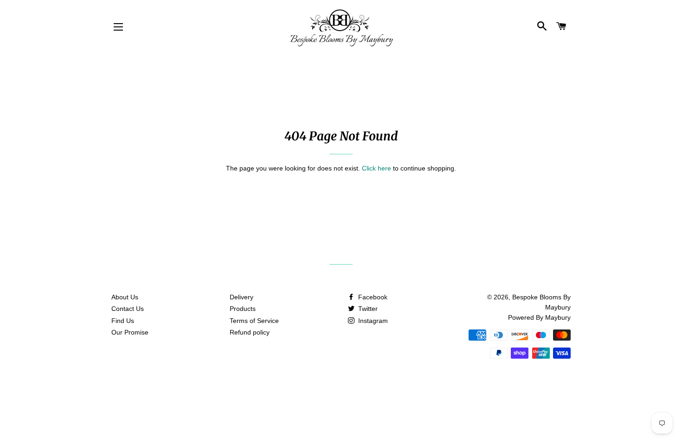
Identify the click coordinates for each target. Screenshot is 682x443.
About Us (124, 297)
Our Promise (129, 332)
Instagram (372, 320)
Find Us (122, 320)
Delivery (241, 297)
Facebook (371, 297)
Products (243, 308)
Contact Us (127, 308)
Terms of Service (254, 320)
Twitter (367, 308)
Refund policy (250, 332)
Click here (376, 168)
